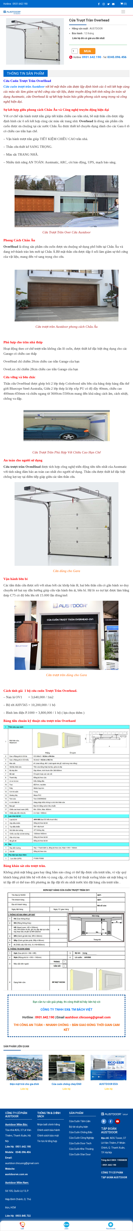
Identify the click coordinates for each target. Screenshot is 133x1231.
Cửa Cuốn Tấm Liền (79, 1121)
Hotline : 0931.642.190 (15, 3)
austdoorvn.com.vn (16, 1174)
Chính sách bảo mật (48, 1135)
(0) (125, 3)
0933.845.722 (23, 1215)
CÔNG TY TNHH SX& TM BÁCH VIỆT (66, 1009)
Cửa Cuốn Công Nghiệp (81, 1137)
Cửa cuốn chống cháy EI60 (66, 1084)
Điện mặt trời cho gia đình (24, 1084)
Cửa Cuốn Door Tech (80, 1143)
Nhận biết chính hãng (48, 1124)
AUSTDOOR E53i (108, 1084)
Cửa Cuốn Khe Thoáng (81, 1149)
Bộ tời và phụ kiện (78, 1126)
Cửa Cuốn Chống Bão (80, 1132)
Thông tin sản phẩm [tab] (25, 73)
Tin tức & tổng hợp (47, 1141)
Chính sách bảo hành (48, 1130)
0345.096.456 (23, 1152)
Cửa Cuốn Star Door (80, 1154)
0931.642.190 (91, 57)
